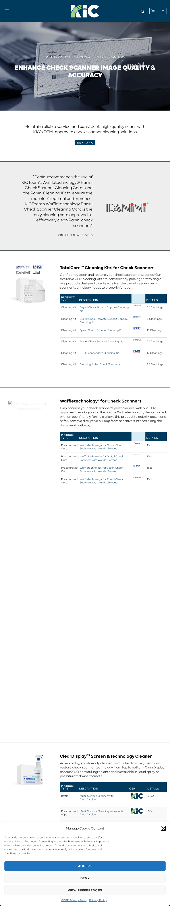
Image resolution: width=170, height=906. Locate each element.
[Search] (142, 11)
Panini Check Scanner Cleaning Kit (101, 341)
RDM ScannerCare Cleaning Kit (99, 352)
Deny (85, 878)
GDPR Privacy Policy (74, 900)
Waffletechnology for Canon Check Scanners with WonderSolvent (102, 446)
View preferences (85, 890)
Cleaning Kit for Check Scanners (100, 364)
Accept (85, 866)
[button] (163, 828)
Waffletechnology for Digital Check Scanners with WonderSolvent (102, 458)
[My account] (163, 11)
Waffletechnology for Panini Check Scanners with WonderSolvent (101, 480)
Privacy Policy (98, 900)
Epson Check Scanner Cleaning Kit (101, 330)
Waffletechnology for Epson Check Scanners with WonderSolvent (101, 469)
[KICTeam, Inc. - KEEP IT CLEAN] (85, 11)
